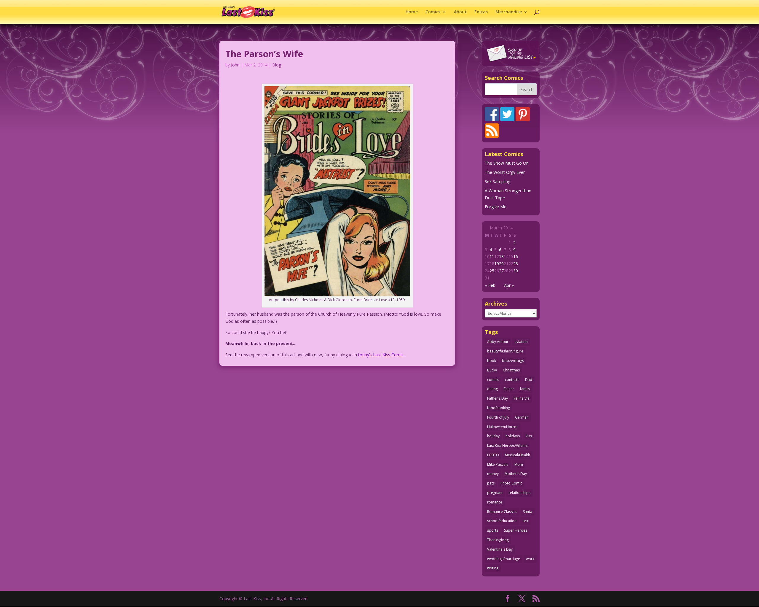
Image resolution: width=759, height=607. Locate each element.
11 (491, 256)
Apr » (509, 285)
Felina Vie (522, 398)
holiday (493, 435)
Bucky (492, 370)
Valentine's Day (500, 549)
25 (491, 271)
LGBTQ (493, 454)
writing (492, 568)
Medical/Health (517, 454)
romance (494, 502)
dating (492, 388)
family (525, 388)
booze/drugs (513, 360)
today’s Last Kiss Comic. (381, 354)
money (493, 473)
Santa (527, 511)
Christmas (511, 370)
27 (501, 271)
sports (492, 530)
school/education (501, 520)
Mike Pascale (497, 464)
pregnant (495, 492)
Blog (276, 65)
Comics (432, 12)
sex (525, 520)
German (522, 417)
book (491, 360)
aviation (521, 341)
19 (496, 263)
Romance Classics (502, 511)
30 (515, 271)
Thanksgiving (498, 539)
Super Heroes (515, 530)
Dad (528, 379)
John (235, 65)
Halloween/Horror (502, 426)
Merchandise (508, 12)
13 (501, 256)
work (530, 558)
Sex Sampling (497, 181)
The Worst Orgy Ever (505, 172)
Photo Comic (511, 483)
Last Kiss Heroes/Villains (507, 445)
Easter (509, 388)
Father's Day (497, 398)
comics (493, 379)
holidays (513, 435)
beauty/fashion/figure (505, 351)
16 (515, 256)
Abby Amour (497, 341)
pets (491, 483)
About (460, 12)
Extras (481, 12)
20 (501, 263)
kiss (529, 435)
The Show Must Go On (507, 163)
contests (512, 379)
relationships (519, 492)
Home (412, 12)
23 (515, 263)
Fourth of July (498, 417)
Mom (518, 464)
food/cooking (498, 407)
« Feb (490, 285)
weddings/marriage (503, 558)
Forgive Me (495, 206)
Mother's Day (516, 473)
